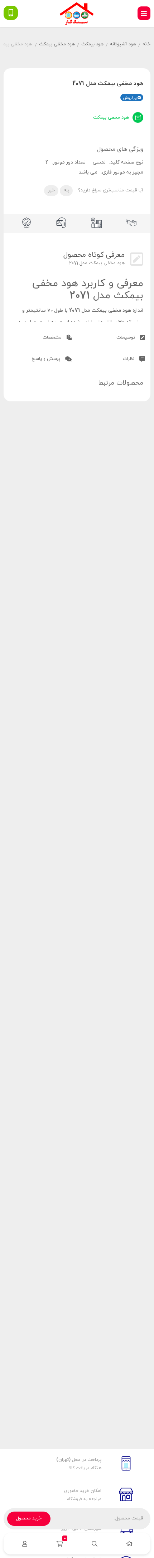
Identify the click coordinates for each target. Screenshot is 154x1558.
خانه (146, 44)
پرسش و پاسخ (47, 359)
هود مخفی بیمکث (57, 44)
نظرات (129, 359)
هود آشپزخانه (123, 44)
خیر (51, 190)
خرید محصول (29, 1518)
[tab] (114, 336)
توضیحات (126, 337)
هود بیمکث (92, 44)
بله (66, 190)
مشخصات (53, 337)
